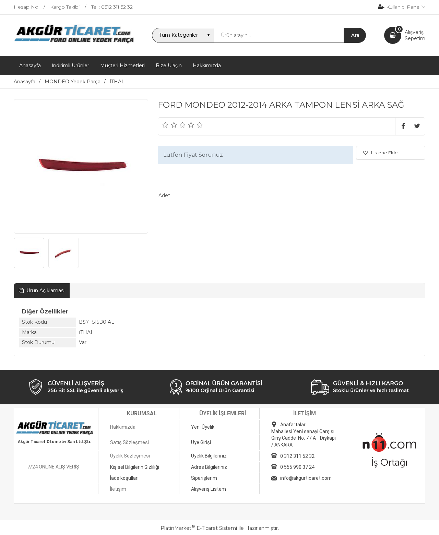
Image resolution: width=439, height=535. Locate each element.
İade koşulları (124, 478)
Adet (164, 195)
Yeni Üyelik (202, 427)
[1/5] (165, 125)
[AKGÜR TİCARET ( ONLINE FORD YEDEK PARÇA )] (74, 43)
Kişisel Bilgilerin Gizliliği (134, 467)
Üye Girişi (201, 442)
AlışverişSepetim (415, 35)
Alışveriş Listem (208, 489)
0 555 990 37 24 (297, 467)
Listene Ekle (384, 152)
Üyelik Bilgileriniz (209, 456)
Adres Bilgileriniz (209, 467)
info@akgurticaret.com (306, 478)
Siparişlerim (204, 478)
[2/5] (169, 125)
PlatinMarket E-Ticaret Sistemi (199, 528)
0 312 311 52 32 (297, 456)
